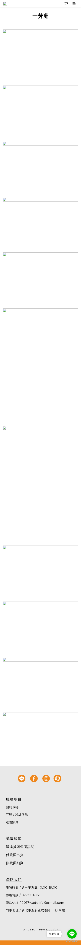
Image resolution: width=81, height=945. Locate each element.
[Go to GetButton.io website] (72, 941)
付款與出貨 (15, 855)
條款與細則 (15, 863)
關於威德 (12, 807)
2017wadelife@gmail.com (43, 903)
